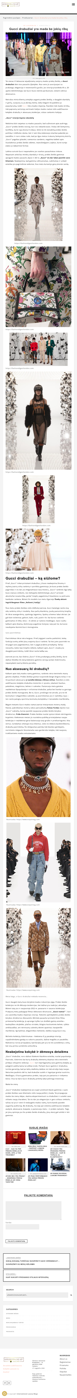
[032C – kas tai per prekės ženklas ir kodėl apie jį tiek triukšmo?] (15, 1138)
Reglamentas (65, 1362)
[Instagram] (9, 1383)
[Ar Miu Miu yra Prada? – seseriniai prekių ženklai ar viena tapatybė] (15, 1165)
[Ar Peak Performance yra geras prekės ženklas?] (38, 1165)
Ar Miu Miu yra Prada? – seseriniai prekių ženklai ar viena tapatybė (15, 1179)
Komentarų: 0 (44, 25)
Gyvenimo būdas (12, 1313)
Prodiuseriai (27, 18)
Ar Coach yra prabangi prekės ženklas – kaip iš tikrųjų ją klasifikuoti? (57, 1153)
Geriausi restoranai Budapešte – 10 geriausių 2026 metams (38, 1363)
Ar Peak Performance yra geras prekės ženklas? (37, 1178)
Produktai (10, 1331)
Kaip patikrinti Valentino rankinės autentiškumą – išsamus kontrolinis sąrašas (39, 1377)
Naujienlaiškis (65, 1375)
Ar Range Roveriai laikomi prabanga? (58, 1174)
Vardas (9, 1222)
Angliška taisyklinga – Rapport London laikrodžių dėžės (37, 1148)
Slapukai (63, 1372)
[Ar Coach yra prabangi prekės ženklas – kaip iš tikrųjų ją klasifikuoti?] (60, 1138)
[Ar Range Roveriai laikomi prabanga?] (60, 1171)
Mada (8, 1318)
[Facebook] (5, 1383)
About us (63, 1359)
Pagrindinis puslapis (11, 18)
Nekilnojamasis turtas (15, 1322)
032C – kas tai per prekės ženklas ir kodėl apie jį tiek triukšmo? (14, 1152)
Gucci (24, 106)
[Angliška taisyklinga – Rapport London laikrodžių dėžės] (38, 1144)
